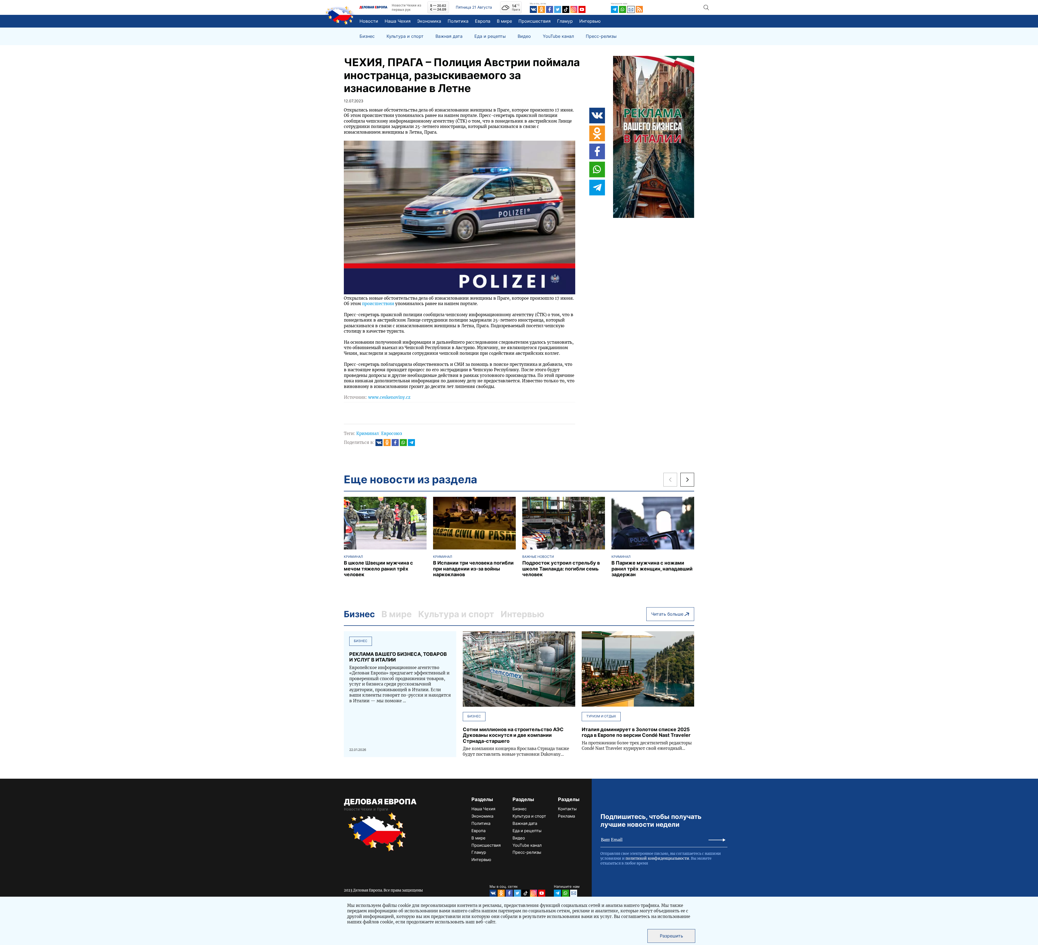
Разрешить (671, 936)
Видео (524, 36)
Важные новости (538, 557)
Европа (482, 21)
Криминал (367, 433)
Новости (369, 21)
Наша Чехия (398, 21)
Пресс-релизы (601, 36)
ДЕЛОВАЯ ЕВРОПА (380, 801)
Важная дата (449, 36)
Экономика (429, 21)
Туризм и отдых (601, 716)
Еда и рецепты (490, 36)
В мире (504, 21)
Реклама (566, 816)
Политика (458, 21)
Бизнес (367, 36)
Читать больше (667, 614)
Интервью (590, 21)
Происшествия (534, 21)
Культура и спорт (405, 36)
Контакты (567, 808)
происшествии (378, 303)
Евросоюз (391, 433)
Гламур (565, 21)
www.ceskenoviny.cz (389, 397)
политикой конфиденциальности (657, 858)
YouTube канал (558, 36)
